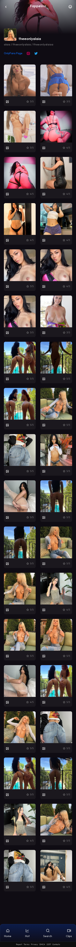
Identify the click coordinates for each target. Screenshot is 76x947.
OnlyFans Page (13, 53)
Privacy (34, 944)
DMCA (42, 944)
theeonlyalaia (30, 38)
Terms (26, 944)
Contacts (56, 944)
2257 (49, 944)
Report (19, 944)
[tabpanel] (38, 478)
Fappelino (38, 6)
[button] (70, 8)
